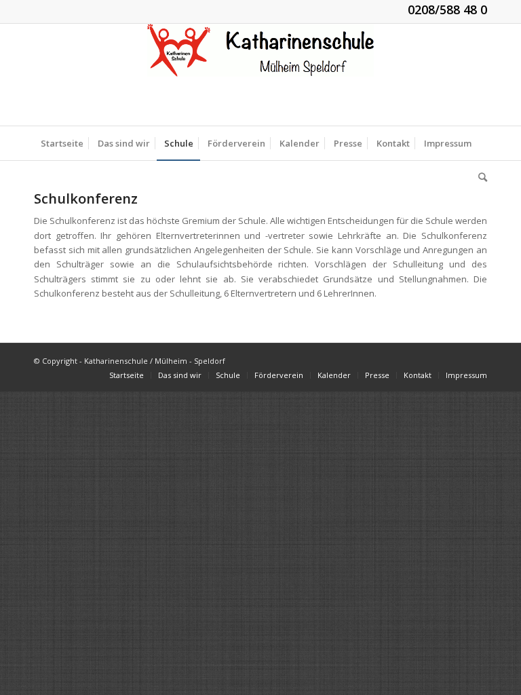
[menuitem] (62, 143)
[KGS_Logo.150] (260, 75)
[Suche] (479, 177)
